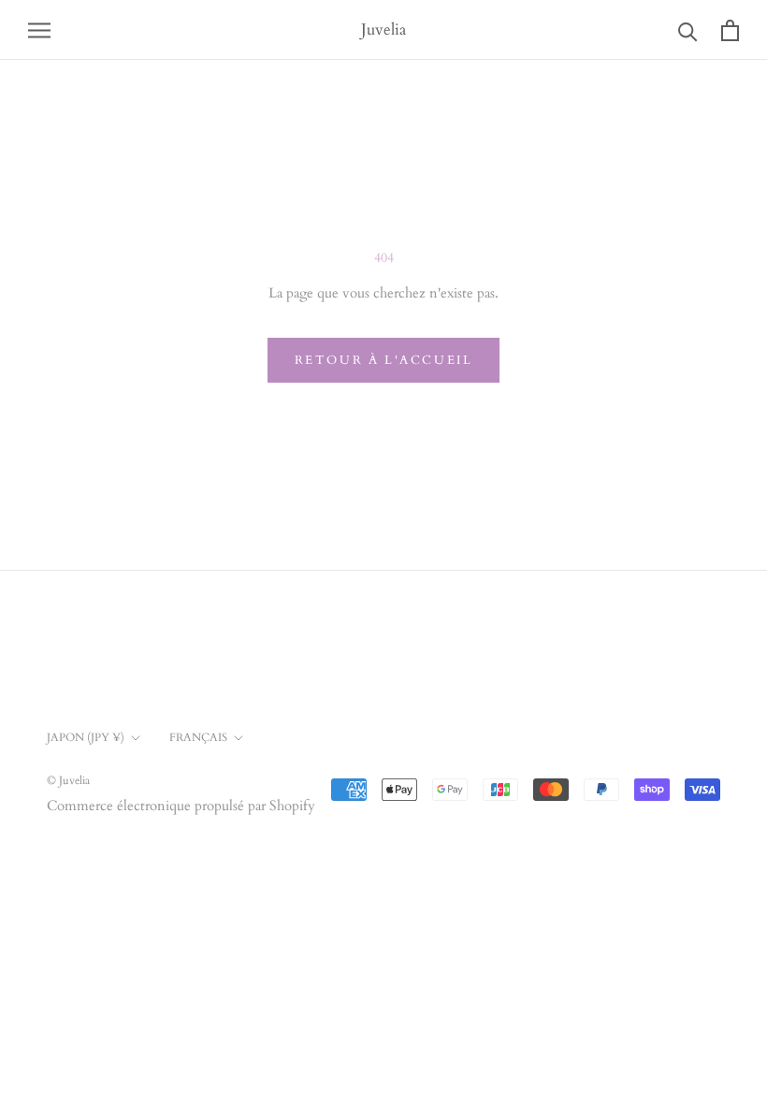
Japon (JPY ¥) (85, 737)
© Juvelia (68, 780)
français (198, 737)
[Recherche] (688, 30)
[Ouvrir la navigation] (39, 29)
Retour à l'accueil (384, 360)
